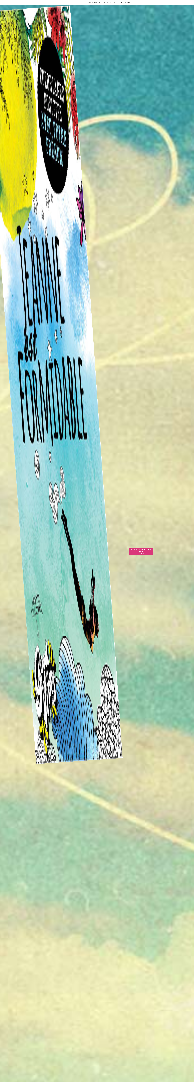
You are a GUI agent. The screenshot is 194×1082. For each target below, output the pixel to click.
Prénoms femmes (110, 2)
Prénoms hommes (125, 2)
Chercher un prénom (94, 2)
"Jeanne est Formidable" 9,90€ (141, 551)
